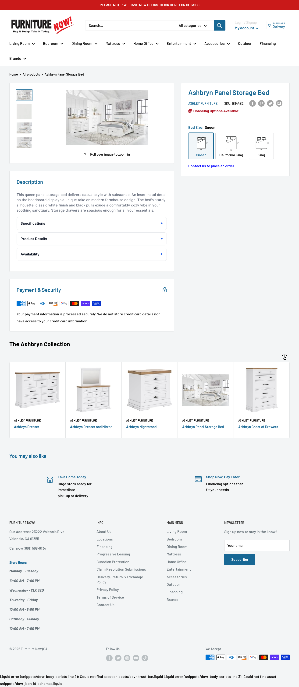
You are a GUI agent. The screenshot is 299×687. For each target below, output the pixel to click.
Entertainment (179, 43)
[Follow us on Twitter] (118, 658)
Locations (104, 539)
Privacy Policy (107, 589)
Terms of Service (110, 597)
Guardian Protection (112, 561)
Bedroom (50, 43)
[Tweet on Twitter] (270, 103)
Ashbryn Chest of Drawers (258, 427)
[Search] (219, 25)
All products (31, 74)
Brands (15, 58)
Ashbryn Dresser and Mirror (91, 427)
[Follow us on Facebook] (109, 658)
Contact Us (105, 604)
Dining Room (81, 43)
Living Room (19, 43)
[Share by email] (279, 103)
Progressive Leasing (113, 554)
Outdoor (245, 43)
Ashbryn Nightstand (141, 427)
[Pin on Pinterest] (261, 103)
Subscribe (239, 559)
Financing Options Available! (216, 110)
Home (13, 74)
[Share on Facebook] (252, 103)
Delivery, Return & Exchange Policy (119, 579)
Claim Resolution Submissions (121, 569)
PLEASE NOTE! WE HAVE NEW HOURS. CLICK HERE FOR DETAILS (149, 5)
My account (245, 27)
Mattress (113, 43)
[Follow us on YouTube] (136, 658)
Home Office (143, 43)
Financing (268, 43)
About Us (103, 531)
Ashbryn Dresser (26, 427)
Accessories (214, 43)
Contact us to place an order (211, 166)
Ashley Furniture (202, 103)
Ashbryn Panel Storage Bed (203, 427)
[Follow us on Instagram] (127, 658)
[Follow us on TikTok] (145, 658)
